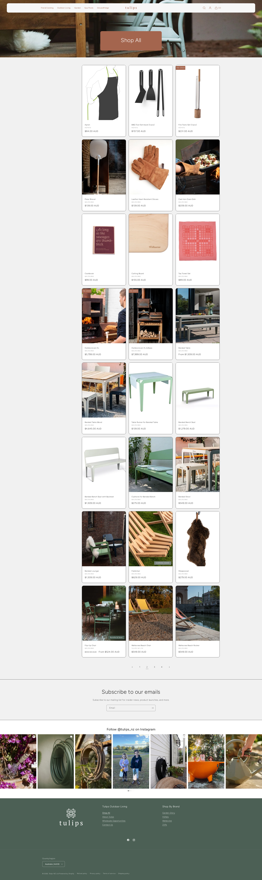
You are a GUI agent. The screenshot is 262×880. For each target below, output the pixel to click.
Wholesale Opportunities (114, 821)
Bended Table (184, 348)
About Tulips (108, 817)
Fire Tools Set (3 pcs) (187, 125)
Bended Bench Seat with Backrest (99, 497)
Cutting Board (138, 273)
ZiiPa (164, 825)
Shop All (106, 813)
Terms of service (109, 873)
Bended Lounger (92, 571)
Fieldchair (136, 571)
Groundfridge (103, 8)
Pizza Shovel (90, 199)
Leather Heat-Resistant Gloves (145, 199)
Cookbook (89, 273)
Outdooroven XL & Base (142, 348)
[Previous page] (132, 667)
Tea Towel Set (184, 273)
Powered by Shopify (66, 874)
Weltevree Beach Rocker (188, 645)
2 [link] (147, 667)
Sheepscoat (183, 571)
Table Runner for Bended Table (145, 422)
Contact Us (107, 825)
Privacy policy (95, 873)
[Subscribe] (152, 708)
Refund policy (82, 873)
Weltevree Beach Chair (141, 645)
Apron (87, 125)
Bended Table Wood (93, 422)
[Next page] (169, 667)
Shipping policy (123, 873)
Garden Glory (168, 813)
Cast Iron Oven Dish (187, 199)
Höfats (165, 817)
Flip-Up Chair (90, 645)
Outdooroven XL (92, 348)
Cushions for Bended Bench (143, 497)
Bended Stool (184, 497)
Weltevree (167, 821)
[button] (2, 761)
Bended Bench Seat (186, 422)
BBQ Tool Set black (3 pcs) (143, 125)
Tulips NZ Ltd (54, 874)
